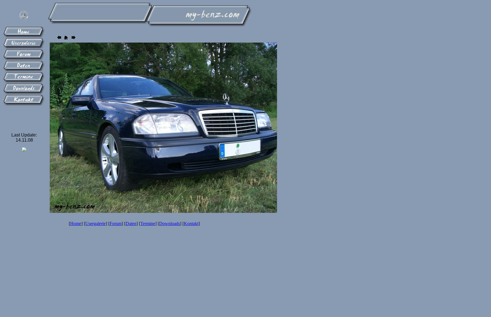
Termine (147, 223)
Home (75, 223)
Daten (131, 223)
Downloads (169, 223)
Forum (116, 223)
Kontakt (191, 223)
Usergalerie (95, 223)
